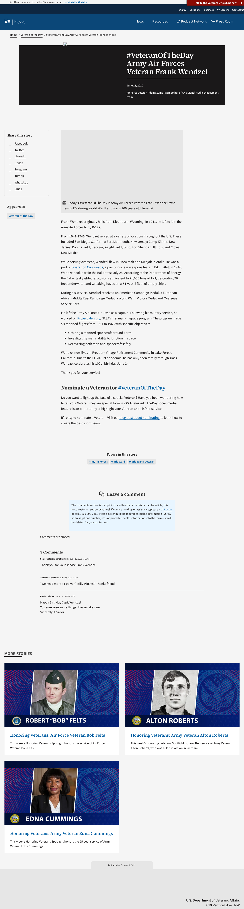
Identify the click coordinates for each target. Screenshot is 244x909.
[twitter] (203, 893)
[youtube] (196, 893)
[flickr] (238, 893)
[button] (239, 21)
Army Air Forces (98, 462)
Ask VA (168, 509)
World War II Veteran (141, 462)
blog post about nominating (139, 417)
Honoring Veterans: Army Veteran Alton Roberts (179, 735)
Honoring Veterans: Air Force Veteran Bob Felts (57, 735)
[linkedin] (231, 893)
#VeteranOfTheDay (141, 387)
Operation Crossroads (87, 267)
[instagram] (224, 893)
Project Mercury (88, 318)
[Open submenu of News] (146, 21)
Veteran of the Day (21, 216)
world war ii (118, 462)
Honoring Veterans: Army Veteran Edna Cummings (61, 833)
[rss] (210, 893)
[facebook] (217, 893)
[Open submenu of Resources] (170, 21)
